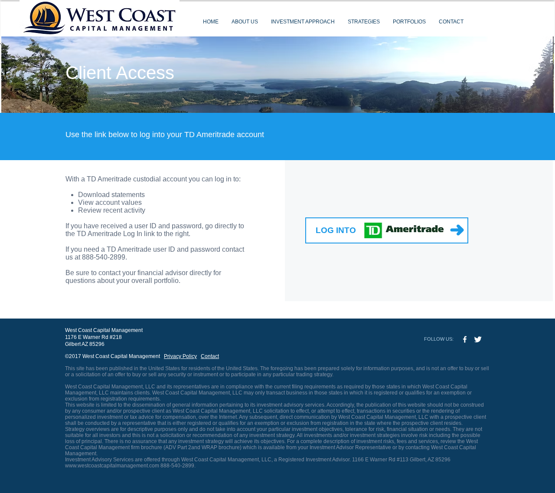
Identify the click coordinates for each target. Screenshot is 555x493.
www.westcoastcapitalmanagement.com (112, 466)
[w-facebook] (464, 339)
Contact (210, 356)
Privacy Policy (180, 356)
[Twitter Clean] (477, 339)
